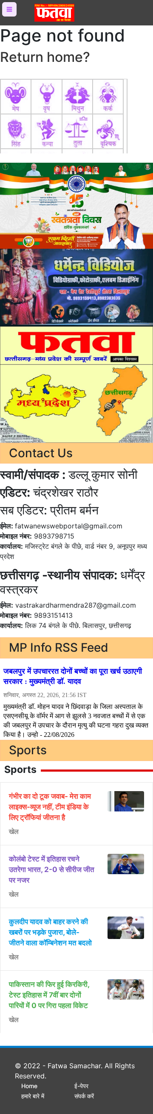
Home (29, 1085)
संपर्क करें (84, 1096)
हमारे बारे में (32, 1096)
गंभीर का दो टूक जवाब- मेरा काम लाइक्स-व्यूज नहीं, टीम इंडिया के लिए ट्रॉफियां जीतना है (50, 807)
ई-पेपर (81, 1085)
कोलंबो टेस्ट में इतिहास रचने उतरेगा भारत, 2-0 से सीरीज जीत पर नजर (51, 869)
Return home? (45, 57)
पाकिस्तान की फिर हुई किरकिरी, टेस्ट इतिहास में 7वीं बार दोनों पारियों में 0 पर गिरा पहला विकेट (49, 995)
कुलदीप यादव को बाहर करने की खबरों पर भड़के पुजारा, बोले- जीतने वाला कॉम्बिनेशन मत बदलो (50, 932)
